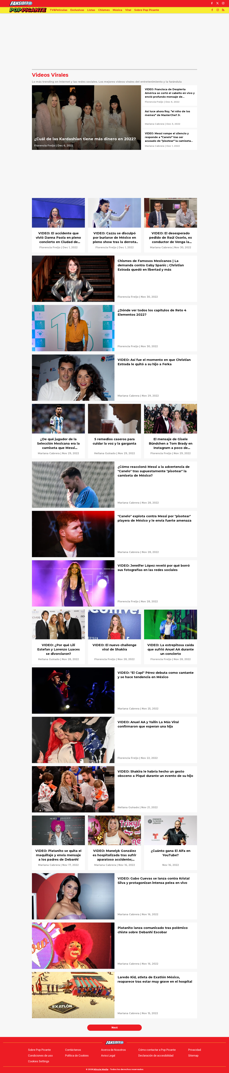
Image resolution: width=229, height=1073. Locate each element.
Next (115, 1027)
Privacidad (194, 1049)
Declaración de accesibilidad (155, 1055)
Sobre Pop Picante (39, 1049)
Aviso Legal (108, 1055)
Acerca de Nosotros (113, 1049)
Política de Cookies (77, 1055)
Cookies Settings (38, 1061)
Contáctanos (73, 1049)
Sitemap (193, 1055)
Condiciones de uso (40, 1055)
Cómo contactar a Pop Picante (157, 1049)
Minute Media (101, 1069)
